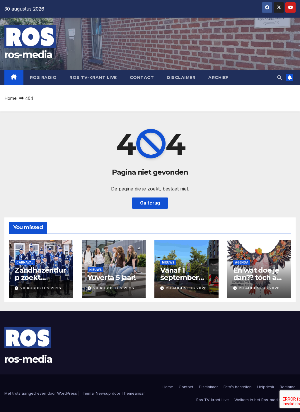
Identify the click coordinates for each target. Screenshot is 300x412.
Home (10, 98)
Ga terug (150, 203)
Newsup (103, 393)
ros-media (28, 54)
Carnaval (24, 262)
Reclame (288, 386)
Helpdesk (265, 386)
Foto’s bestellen (238, 386)
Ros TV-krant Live (93, 77)
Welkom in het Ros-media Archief (265, 399)
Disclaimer (181, 77)
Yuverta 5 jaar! (112, 277)
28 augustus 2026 (40, 288)
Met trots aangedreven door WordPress (41, 393)
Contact (142, 77)
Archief (218, 77)
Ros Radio (43, 77)
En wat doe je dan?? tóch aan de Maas (259, 277)
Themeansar (133, 393)
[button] (279, 77)
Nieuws (95, 269)
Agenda (241, 262)
